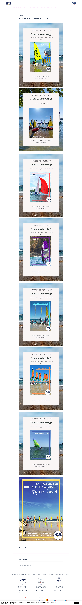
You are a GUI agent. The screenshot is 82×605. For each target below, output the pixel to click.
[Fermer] (80, 603)
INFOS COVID (32, 7)
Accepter (76, 603)
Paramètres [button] (63, 603)
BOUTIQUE (49, 7)
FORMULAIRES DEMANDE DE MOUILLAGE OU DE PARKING (59, 574)
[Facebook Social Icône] (19, 597)
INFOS (24, 7)
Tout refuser (69, 603)
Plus (56, 7)
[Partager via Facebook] (19, 547)
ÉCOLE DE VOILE (41, 7)
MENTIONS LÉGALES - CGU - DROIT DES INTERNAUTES (21, 574)
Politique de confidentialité (9, 603)
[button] (14, 3)
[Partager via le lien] (25, 547)
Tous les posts (17, 7)
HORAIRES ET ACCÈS (36, 574)
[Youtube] (25, 597)
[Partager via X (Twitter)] (22, 547)
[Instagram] (22, 597)
